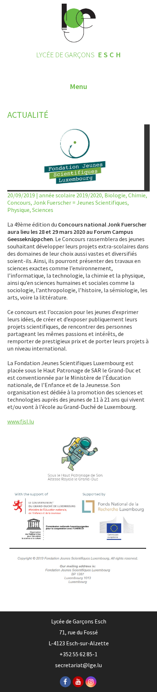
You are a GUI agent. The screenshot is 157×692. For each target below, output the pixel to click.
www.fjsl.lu (20, 421)
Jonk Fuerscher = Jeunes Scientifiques (80, 202)
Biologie (115, 195)
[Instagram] (90, 681)
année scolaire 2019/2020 (70, 195)
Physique (18, 209)
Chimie (137, 195)
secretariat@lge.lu (78, 665)
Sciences (42, 209)
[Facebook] (65, 681)
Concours (19, 202)
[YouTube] (78, 681)
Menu (78, 86)
